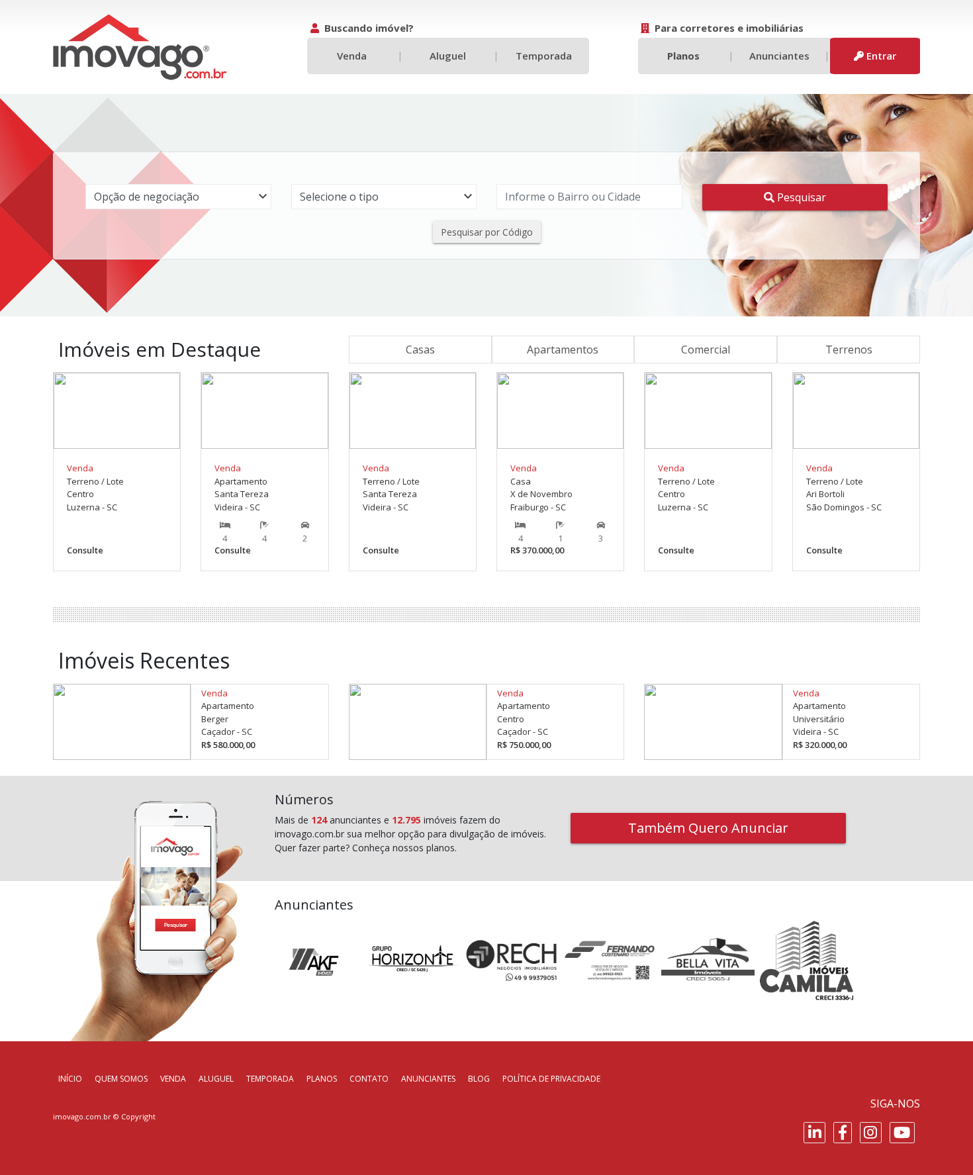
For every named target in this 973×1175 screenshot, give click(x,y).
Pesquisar (800, 197)
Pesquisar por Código (487, 232)
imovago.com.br (82, 1116)
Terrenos (848, 349)
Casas (420, 349)
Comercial (705, 349)
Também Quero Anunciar (708, 828)
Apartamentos (562, 349)
